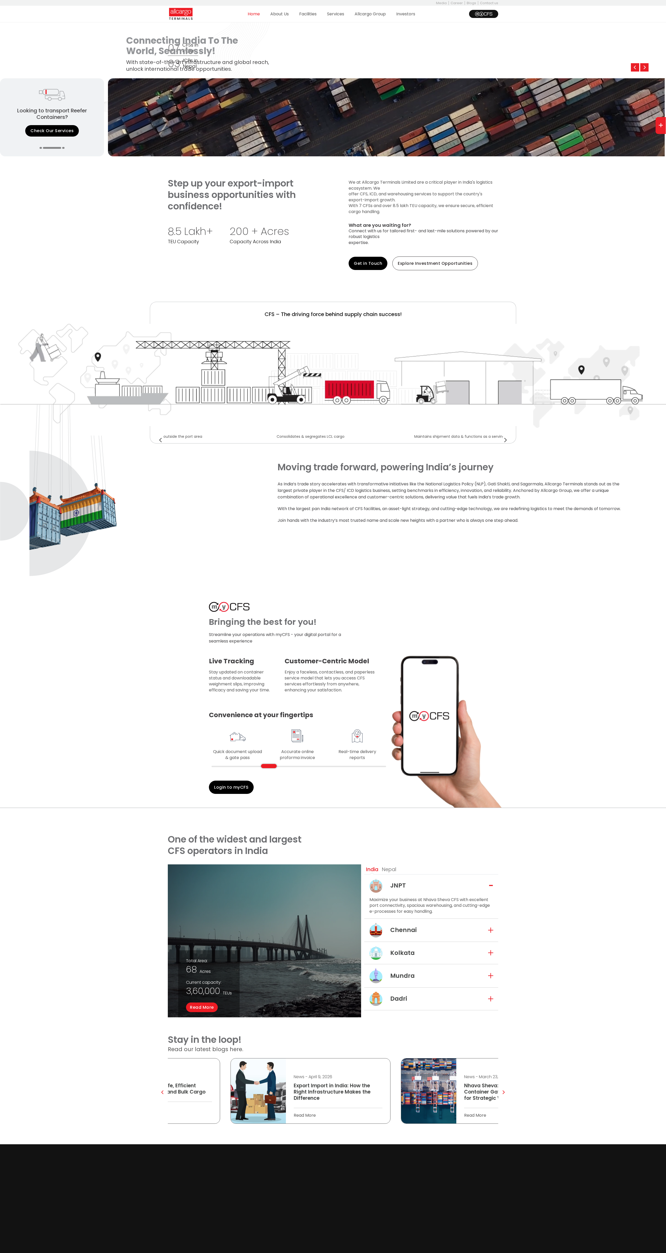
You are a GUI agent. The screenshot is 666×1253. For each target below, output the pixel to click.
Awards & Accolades (233, 1174)
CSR (280, 1166)
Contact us (489, 3)
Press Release (350, 1198)
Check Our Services (52, 131)
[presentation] (635, 67)
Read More (202, 1007)
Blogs (471, 3)
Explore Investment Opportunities (435, 263)
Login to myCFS (231, 787)
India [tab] (372, 869)
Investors (405, 14)
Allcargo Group (370, 14)
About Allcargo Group (298, 1158)
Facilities (308, 14)
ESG (216, 1182)
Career (457, 3)
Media (441, 3)
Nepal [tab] (389, 869)
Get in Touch (368, 263)
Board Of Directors (231, 1158)
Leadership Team (229, 1166)
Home (254, 14)
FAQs (341, 1174)
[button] (40, 148)
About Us (279, 14)
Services (335, 14)
